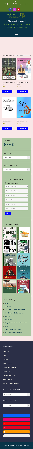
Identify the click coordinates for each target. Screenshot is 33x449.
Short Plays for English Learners (14, 313)
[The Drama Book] (23, 259)
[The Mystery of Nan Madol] (23, 286)
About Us (7, 316)
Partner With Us (9, 319)
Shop (6, 326)
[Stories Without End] (9, 233)
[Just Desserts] (23, 233)
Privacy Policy (7, 363)
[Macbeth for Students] (9, 272)
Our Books (8, 306)
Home (6, 303)
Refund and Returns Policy (11, 383)
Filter (8, 213)
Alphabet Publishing (17, 21)
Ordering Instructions (9, 375)
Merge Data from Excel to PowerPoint (16, 323)
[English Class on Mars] (9, 286)
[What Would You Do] (9, 246)
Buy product (7, 91)
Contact (5, 359)
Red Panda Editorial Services (14, 332)
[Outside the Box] (23, 246)
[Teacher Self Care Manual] (23, 272)
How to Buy (6, 371)
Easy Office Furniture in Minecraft (15, 309)
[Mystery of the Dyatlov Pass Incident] (9, 259)
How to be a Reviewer (9, 367)
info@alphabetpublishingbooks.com (16, 4)
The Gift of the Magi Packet (13, 329)
